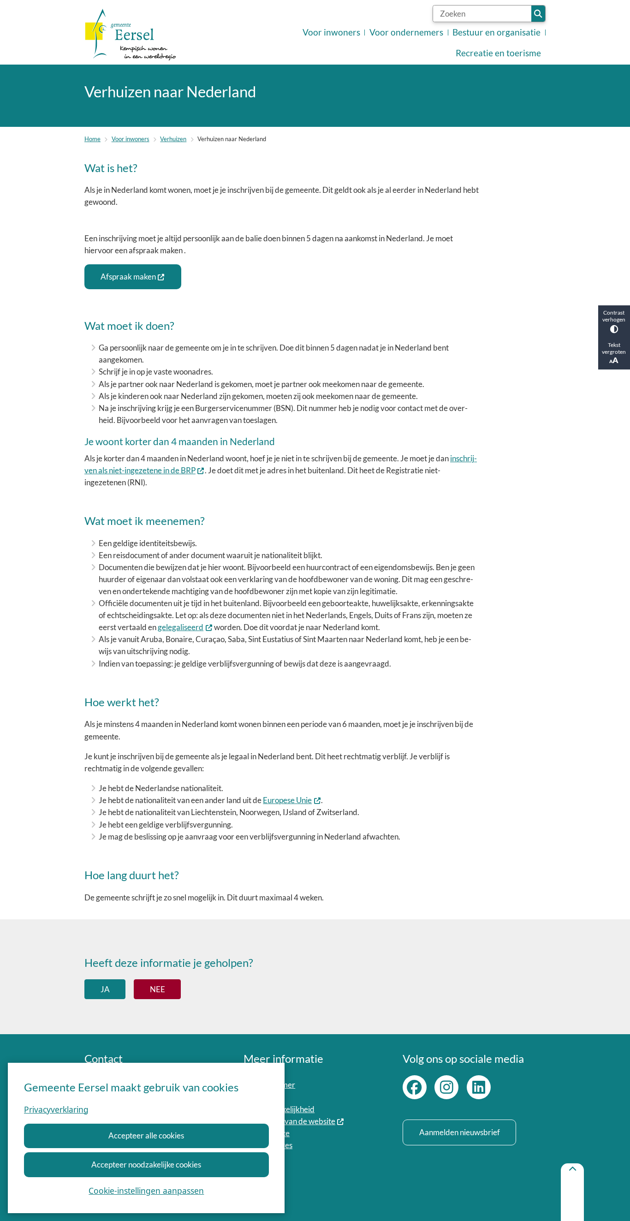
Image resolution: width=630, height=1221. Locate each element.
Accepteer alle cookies (146, 1135)
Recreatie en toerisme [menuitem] (498, 53)
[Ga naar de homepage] (130, 35)
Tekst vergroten (614, 348)
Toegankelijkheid (286, 1109)
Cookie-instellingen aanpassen (146, 1190)
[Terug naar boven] (572, 1192)
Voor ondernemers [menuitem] (406, 32)
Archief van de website (296, 1121)
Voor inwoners (130, 139)
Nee (157, 989)
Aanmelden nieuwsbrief (459, 1132)
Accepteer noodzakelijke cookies (146, 1164)
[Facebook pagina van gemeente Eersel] (415, 1087)
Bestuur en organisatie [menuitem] (496, 32)
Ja (105, 989)
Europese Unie (287, 800)
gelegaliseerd (180, 627)
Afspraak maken (128, 276)
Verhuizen (173, 139)
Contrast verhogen (613, 316)
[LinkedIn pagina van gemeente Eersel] (479, 1087)
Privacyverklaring (56, 1109)
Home (92, 139)
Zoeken (538, 14)
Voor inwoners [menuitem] (331, 32)
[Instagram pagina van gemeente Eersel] (446, 1087)
